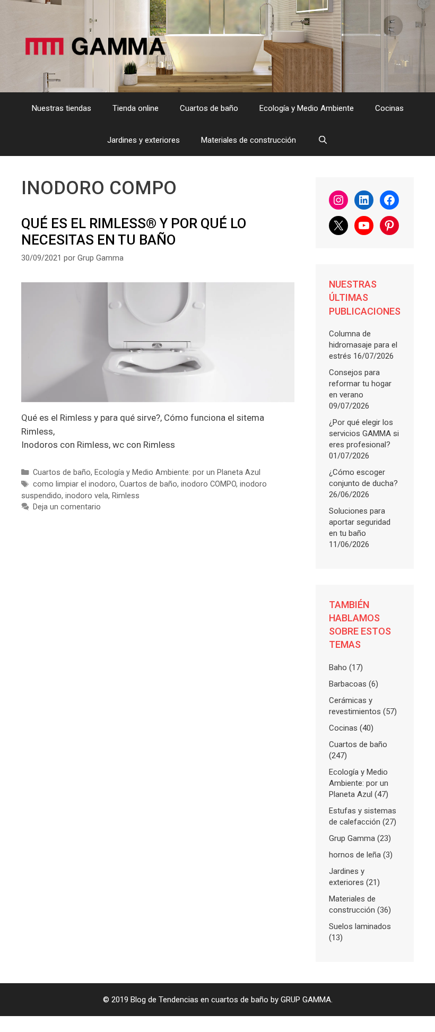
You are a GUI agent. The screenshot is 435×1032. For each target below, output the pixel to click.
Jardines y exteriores (143, 140)
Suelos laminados (360, 926)
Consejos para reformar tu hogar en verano (360, 384)
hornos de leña (355, 855)
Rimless (126, 495)
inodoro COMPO (208, 484)
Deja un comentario (67, 506)
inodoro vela (86, 495)
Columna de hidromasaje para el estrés (363, 345)
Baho (338, 667)
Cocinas (389, 108)
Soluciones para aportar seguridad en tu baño (359, 522)
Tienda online (135, 108)
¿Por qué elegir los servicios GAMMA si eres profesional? (364, 433)
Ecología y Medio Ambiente (306, 108)
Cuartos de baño (209, 108)
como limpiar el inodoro (74, 484)
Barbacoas (348, 684)
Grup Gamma (352, 838)
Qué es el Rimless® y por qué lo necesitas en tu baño (133, 231)
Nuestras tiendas (61, 108)
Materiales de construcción (248, 140)
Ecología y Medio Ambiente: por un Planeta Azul (177, 472)
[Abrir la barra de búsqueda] (322, 140)
